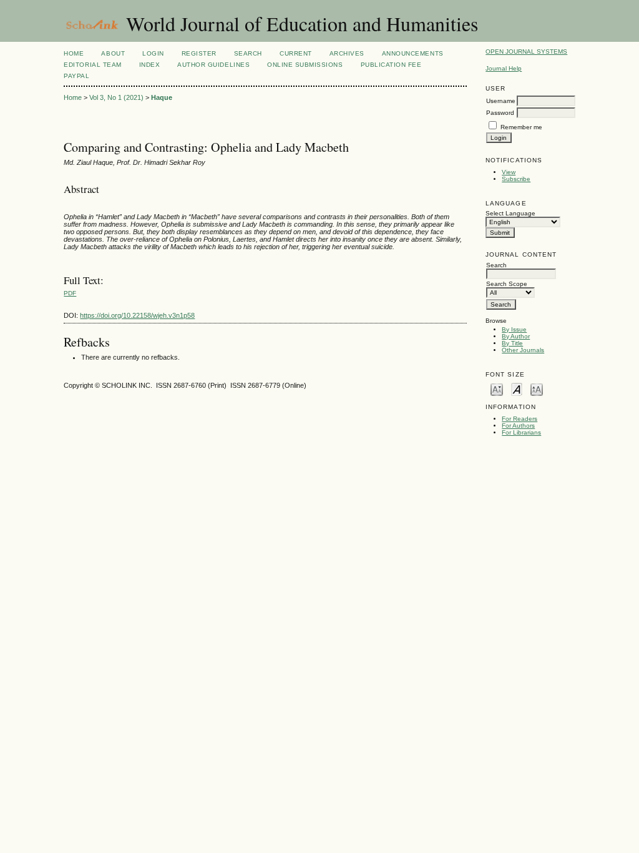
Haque (161, 97)
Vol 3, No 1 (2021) (116, 97)
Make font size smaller (496, 389)
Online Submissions (305, 64)
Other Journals (523, 350)
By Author (516, 336)
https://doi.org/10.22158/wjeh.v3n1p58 (137, 315)
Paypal (76, 75)
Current (296, 53)
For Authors (518, 425)
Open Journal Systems (526, 51)
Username (500, 100)
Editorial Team (92, 64)
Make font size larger (536, 389)
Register (199, 53)
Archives (346, 53)
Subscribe (516, 178)
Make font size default (516, 389)
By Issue (514, 329)
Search (248, 53)
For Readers (519, 418)
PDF (70, 293)
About (113, 53)
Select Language (510, 213)
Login (153, 53)
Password (500, 112)
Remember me (521, 127)
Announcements (413, 53)
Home (74, 53)
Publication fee (391, 64)
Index (149, 64)
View (508, 172)
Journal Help (503, 68)
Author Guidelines (213, 64)
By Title (512, 343)
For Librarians (521, 432)
